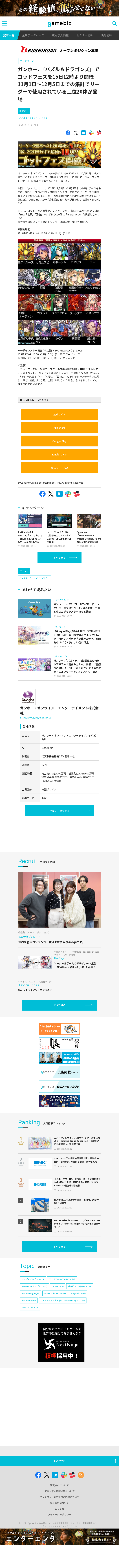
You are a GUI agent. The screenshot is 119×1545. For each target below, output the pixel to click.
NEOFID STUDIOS (30, 1307)
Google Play (59, 441)
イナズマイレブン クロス (33, 1279)
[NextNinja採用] (61, 1342)
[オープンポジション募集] (59, 49)
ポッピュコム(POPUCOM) (80, 1286)
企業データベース (33, 35)
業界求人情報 (60, 35)
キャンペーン (27, 60)
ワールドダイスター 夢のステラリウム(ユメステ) (62, 1300)
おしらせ (59, 1508)
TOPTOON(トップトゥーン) (34, 1286)
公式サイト (59, 414)
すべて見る (59, 557)
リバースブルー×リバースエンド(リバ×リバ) (65, 1293)
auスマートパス (59, 468)
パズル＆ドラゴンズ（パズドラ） (34, 117)
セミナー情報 (84, 35)
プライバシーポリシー (59, 1514)
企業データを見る (59, 811)
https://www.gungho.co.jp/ (34, 717)
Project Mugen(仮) (31, 1293)
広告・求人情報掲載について (59, 1491)
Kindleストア (59, 454)
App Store (59, 428)
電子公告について (59, 1502)
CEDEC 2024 (57, 1286)
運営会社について (59, 1485)
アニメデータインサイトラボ (62, 1279)
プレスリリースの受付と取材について (59, 1497)
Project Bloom (29, 1300)
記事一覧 (8, 35)
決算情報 (106, 35)
